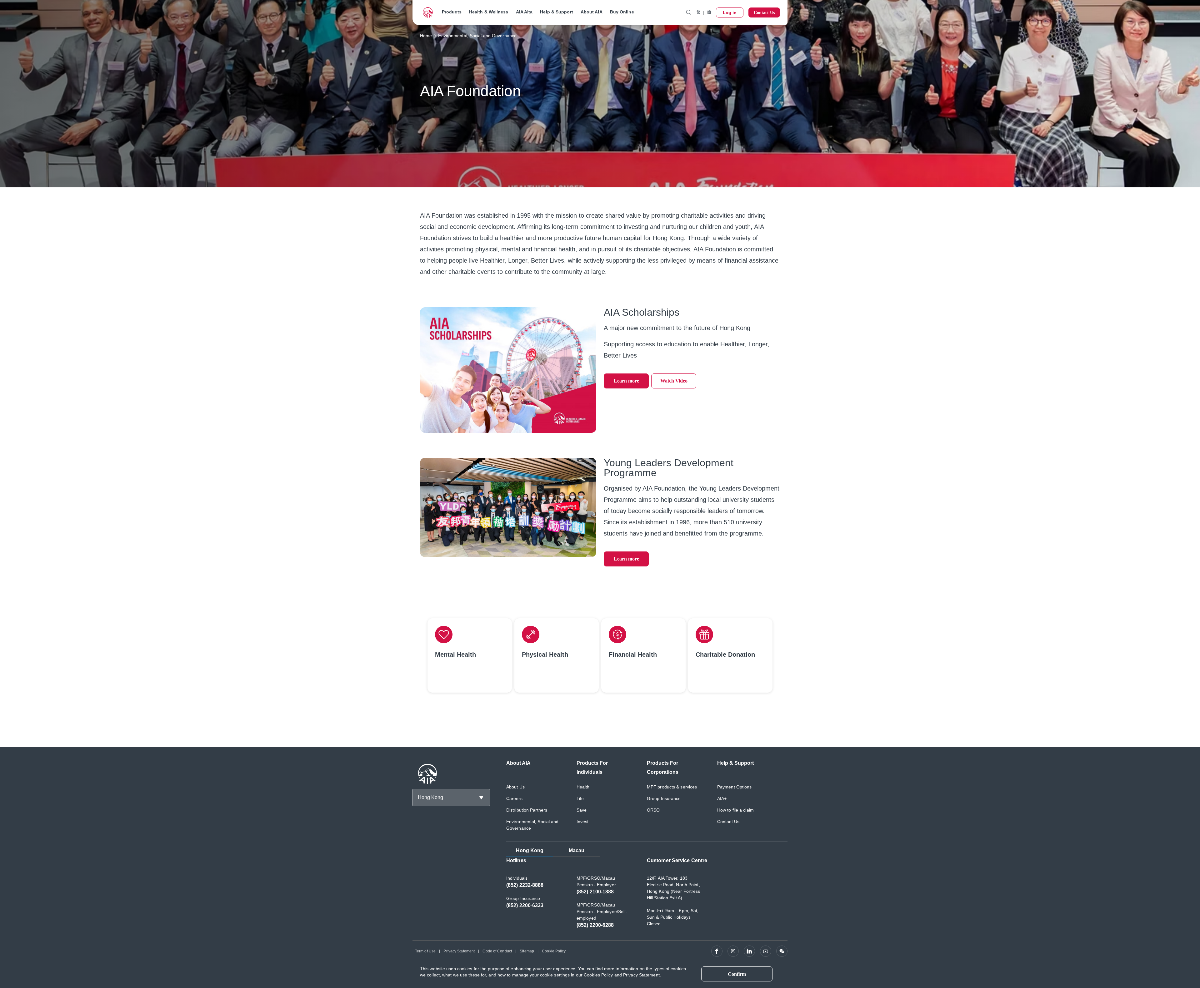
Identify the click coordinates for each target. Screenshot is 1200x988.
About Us (515, 786)
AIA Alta (524, 11)
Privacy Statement (459, 951)
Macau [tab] (577, 850)
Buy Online (622, 11)
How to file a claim (735, 810)
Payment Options (734, 786)
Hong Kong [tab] (530, 850)
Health (583, 786)
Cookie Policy (554, 951)
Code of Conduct (497, 951)
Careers (514, 798)
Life (580, 798)
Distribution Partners (526, 810)
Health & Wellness (488, 11)
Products (452, 11)
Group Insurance (664, 798)
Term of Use (425, 951)
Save (582, 810)
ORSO (653, 810)
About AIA (591, 11)
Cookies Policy (598, 974)
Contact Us (728, 821)
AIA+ (722, 798)
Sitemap (527, 951)
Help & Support (556, 11)
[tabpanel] (647, 896)
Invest (583, 821)
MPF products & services (672, 786)
